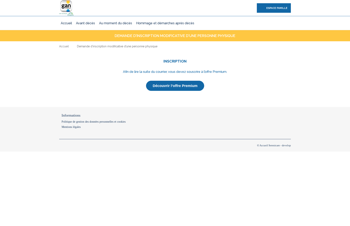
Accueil (64, 46)
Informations (71, 115)
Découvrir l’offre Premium (175, 86)
